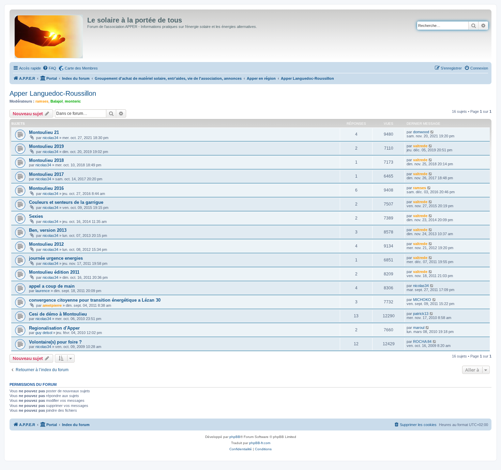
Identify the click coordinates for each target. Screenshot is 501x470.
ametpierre (52, 305)
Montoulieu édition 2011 (54, 272)
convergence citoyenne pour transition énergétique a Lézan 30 (95, 300)
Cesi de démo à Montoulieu (58, 314)
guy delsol (43, 333)
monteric (73, 101)
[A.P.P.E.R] (49, 35)
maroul (418, 327)
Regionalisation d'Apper (54, 328)
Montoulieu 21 (44, 132)
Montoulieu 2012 (46, 244)
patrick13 (420, 314)
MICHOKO (422, 300)
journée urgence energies (56, 258)
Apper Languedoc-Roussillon (53, 93)
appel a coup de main (52, 286)
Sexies (36, 216)
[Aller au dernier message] (432, 132)
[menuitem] (49, 68)
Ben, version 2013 (47, 230)
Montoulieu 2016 (46, 188)
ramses (41, 101)
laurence (42, 291)
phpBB (234, 437)
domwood (421, 132)
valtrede (420, 146)
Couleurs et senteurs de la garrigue (66, 202)
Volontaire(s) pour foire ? (55, 342)
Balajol (56, 101)
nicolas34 (50, 138)
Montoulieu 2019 (46, 146)
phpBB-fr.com (259, 443)
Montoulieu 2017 (46, 174)
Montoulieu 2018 (46, 160)
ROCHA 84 (422, 341)
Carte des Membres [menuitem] (81, 68)
